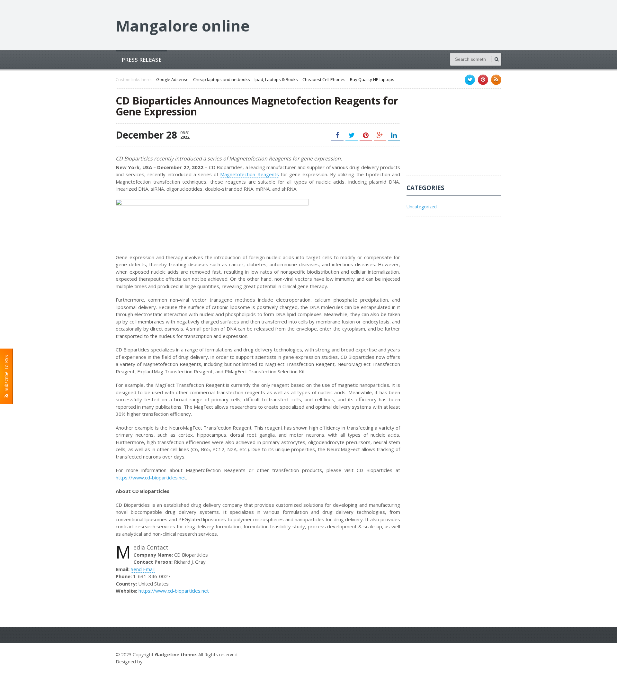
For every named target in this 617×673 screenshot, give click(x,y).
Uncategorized (422, 207)
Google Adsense (172, 79)
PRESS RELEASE (141, 59)
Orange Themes (163, 662)
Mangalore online (183, 25)
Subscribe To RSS (6, 374)
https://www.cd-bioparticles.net (151, 477)
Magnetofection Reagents (249, 174)
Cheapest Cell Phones (323, 79)
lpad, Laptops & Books (276, 79)
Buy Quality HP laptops (372, 79)
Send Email (143, 569)
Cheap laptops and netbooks (221, 79)
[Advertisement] (455, 135)
